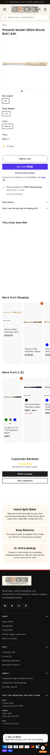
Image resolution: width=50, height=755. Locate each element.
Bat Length (7, 96)
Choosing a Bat (8, 652)
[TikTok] (26, 605)
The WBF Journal (9, 687)
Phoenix (23, 297)
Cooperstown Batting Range (14, 682)
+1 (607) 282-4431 (10, 723)
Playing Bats (7, 626)
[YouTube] (19, 605)
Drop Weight (8, 108)
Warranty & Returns (10, 665)
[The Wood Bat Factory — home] (16, 581)
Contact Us (7, 656)
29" (5, 101)
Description (8, 202)
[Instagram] (5, 605)
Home (4, 25)
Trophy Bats (7, 630)
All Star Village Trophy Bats (14, 634)
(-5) (6, 113)
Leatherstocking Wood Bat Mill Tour (17, 678)
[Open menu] (5, 9)
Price (4, 134)
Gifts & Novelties (9, 638)
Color (5, 121)
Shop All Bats (8, 621)
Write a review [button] (25, 474)
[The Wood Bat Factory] (25, 9)
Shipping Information (11, 660)
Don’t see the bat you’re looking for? (20, 208)
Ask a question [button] (25, 480)
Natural (7, 126)
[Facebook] (12, 605)
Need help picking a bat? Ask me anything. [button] (26, 738)
